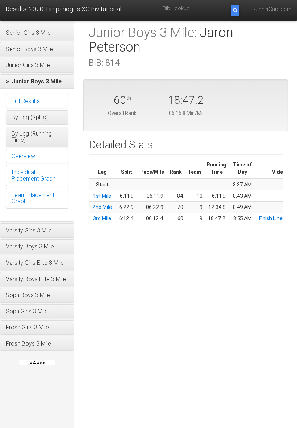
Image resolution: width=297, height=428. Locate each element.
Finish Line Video (278, 218)
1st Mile (102, 196)
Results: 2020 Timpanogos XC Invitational (63, 9)
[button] (37, 33)
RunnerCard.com (272, 9)
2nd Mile (102, 207)
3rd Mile (102, 218)
